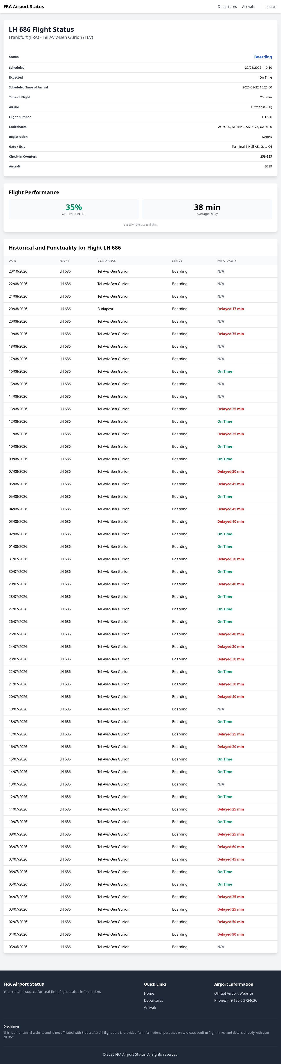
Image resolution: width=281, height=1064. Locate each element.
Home (149, 993)
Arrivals (248, 6)
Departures (227, 6)
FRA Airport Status (24, 6)
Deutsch (271, 7)
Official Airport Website (233, 993)
